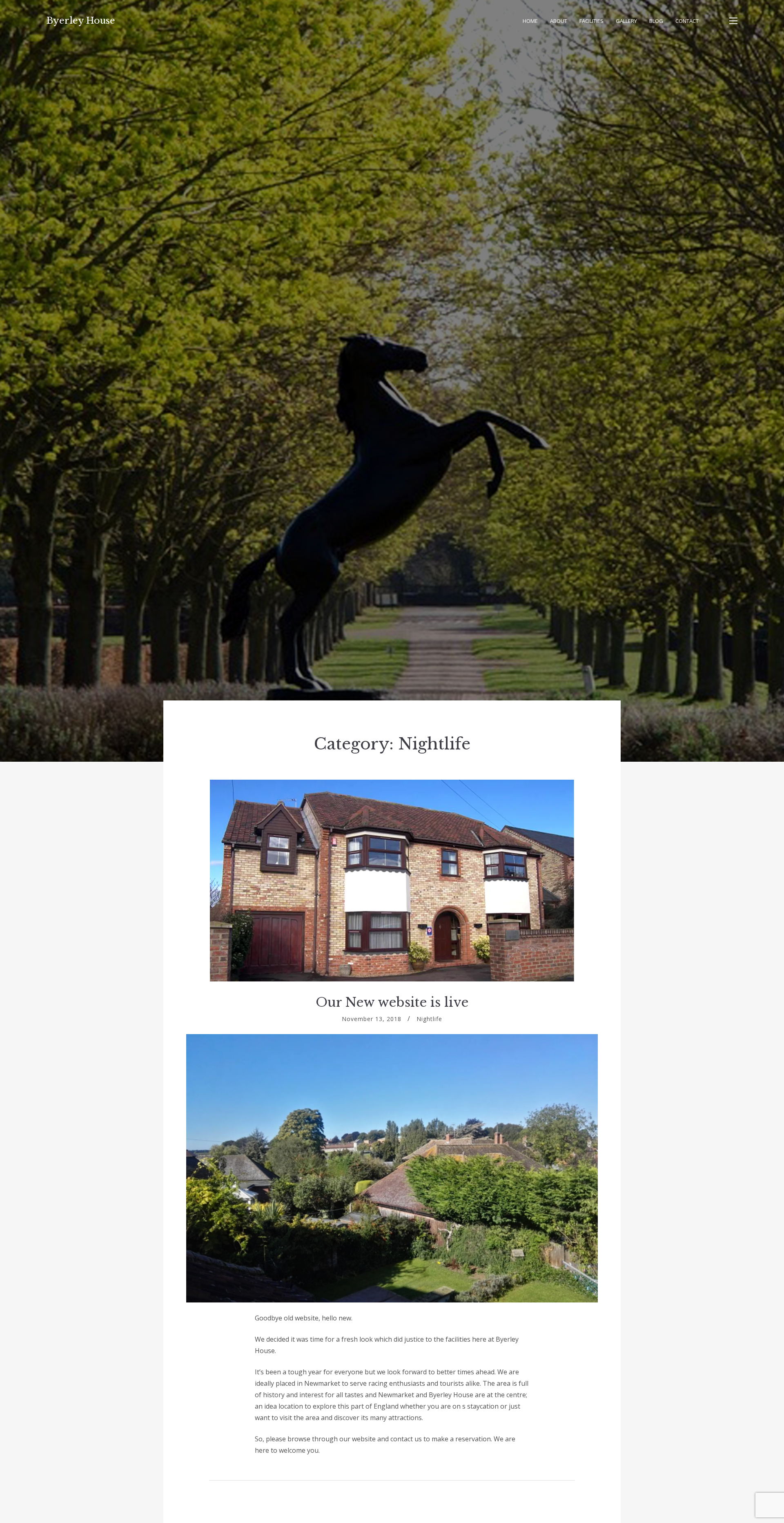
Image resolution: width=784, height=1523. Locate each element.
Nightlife (429, 1019)
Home (530, 21)
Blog (656, 21)
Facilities (591, 21)
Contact (687, 21)
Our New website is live (392, 1002)
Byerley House (81, 20)
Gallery (626, 21)
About (558, 21)
